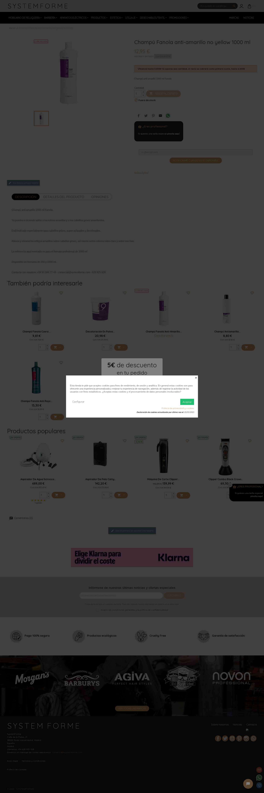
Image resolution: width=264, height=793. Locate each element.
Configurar (78, 401)
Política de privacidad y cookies (178, 408)
